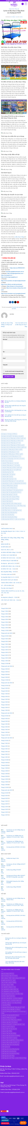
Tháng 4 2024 (4, 674)
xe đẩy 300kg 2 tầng (21, 505)
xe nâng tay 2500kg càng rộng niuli (9, 1017)
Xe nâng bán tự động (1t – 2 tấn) (9, 597)
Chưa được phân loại (16, 307)
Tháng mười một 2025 (6, 633)
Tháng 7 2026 (4, 611)
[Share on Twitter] (12, 302)
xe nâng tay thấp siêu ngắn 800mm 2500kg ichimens (12, 1040)
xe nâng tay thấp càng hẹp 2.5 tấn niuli (9, 494)
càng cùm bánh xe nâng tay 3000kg (9, 982)
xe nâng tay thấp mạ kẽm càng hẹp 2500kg (10, 496)
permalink (14, 308)
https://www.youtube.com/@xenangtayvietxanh (13, 280)
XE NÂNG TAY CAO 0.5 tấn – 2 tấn (10, 558)
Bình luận (5, 339)
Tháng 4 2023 (4, 702)
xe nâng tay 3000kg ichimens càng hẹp (9, 485)
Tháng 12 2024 (5, 663)
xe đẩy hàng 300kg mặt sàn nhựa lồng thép (10, 1044)
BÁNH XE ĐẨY (5, 544)
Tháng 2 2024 (4, 677)
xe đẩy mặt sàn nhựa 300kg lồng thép (9, 512)
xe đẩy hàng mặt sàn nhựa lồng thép (9, 1051)
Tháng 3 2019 (4, 812)
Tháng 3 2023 (4, 704)
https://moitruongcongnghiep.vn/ (9, 277)
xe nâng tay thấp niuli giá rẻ (7, 501)
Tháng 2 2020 (4, 781)
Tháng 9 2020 (4, 762)
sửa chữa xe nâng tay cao (16, 1000)
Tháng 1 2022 (4, 732)
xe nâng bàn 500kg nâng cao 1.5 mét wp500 (11, 465)
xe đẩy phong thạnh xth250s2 (8, 519)
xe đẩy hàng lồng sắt (6, 1046)
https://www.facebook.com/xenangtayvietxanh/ (13, 293)
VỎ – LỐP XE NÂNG (6, 585)
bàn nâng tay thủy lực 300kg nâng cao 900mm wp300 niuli (13, 438)
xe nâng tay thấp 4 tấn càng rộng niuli (9, 1028)
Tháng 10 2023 (5, 685)
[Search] (22, 4)
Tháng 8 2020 (4, 765)
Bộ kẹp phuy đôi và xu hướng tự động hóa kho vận (15, 401)
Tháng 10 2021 (5, 740)
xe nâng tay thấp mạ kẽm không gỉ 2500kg (10, 499)
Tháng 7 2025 (4, 644)
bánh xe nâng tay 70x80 (6, 978)
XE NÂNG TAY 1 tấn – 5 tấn (8, 568)
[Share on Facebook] (10, 302)
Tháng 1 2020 (4, 784)
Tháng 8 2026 (4, 608)
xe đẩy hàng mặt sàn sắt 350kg (8, 1058)
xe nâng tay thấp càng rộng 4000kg (9, 1033)
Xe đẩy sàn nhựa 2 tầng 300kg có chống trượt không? (7, 324)
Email (4, 358)
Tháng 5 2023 (4, 699)
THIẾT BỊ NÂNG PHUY (7, 528)
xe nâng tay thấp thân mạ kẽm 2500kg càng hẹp (11, 503)
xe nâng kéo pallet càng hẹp (7, 476)
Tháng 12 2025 (5, 630)
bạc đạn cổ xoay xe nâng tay (7, 460)
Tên (4, 351)
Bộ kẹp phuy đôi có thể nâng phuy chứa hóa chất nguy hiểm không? (16, 420)
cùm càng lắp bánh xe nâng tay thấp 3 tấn (10, 989)
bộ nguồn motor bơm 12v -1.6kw (8, 980)
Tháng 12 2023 (5, 680)
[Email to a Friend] (15, 302)
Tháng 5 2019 (4, 806)
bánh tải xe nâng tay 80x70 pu (8, 973)
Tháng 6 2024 (4, 669)
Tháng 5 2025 (4, 649)
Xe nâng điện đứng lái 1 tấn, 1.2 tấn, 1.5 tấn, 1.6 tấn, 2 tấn (13, 532)
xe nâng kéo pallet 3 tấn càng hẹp (8, 474)
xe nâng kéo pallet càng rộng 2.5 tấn (9, 478)
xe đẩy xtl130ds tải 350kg (20, 1058)
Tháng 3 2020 (4, 779)
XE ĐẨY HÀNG (5, 546)
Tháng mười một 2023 (6, 682)
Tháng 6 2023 (4, 696)
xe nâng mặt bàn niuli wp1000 (20, 483)
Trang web (5, 364)
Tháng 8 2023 (4, 691)
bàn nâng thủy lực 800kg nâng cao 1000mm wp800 (12, 454)
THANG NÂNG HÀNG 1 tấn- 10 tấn (10, 582)
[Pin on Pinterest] (18, 302)
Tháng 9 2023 (4, 688)
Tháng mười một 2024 (6, 666)
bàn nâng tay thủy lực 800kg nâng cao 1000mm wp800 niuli (14, 447)
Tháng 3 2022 (4, 726)
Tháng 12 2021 (5, 735)
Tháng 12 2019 (5, 787)
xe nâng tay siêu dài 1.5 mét (18, 1024)
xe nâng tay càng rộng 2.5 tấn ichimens (9, 1022)
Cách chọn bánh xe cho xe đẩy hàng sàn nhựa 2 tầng (21, 324)
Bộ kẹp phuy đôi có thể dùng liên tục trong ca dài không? (15, 411)
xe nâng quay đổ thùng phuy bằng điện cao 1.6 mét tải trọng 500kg (14, 1012)
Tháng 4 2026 (4, 619)
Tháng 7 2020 (4, 768)
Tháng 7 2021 (4, 743)
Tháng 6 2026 (4, 614)
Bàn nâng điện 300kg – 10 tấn (8, 571)
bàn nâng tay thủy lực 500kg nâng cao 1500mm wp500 (13, 445)
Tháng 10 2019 (5, 792)
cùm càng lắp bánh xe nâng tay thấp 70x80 (10, 991)
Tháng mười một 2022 (6, 713)
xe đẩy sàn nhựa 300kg (19, 519)
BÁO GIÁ (23, 1122)
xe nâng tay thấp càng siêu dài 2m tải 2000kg (11, 1035)
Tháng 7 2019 (4, 801)
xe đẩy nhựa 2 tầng (19, 236)
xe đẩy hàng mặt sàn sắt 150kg (8, 1055)
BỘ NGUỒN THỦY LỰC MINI (8, 579)
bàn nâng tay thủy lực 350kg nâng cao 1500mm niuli (12, 440)
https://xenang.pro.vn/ (6, 275)
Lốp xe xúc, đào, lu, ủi (6, 549)
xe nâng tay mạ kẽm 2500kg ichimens (9, 487)
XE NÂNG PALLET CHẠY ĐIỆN (9, 560)
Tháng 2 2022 (4, 729)
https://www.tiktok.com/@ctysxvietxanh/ (11, 284)
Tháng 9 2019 (4, 795)
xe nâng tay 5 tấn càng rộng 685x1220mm (10, 1015)
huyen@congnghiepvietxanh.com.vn (15, 271)
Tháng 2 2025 (4, 658)
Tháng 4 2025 (4, 652)
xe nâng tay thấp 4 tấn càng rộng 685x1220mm (11, 492)
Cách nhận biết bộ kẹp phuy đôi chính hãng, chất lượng (14, 962)
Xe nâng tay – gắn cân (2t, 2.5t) (9, 563)
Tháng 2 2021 (4, 754)
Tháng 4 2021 (4, 748)
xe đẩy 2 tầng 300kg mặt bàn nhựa (9, 505)
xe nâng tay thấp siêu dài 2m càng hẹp (9, 1037)
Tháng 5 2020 (4, 773)
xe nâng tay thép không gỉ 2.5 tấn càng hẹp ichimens (12, 490)
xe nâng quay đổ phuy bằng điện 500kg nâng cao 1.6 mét (13, 1007)
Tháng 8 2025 (4, 641)
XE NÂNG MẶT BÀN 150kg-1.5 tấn (10, 552)
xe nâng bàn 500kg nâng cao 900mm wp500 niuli (11, 467)
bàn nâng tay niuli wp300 (7, 436)
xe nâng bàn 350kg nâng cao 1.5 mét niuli (10, 463)
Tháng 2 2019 (4, 815)
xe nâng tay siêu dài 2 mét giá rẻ (8, 1026)
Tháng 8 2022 (4, 721)
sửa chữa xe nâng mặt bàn (7, 998)
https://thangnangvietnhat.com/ (15, 273)
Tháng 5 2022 (4, 724)
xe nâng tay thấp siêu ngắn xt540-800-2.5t (10, 1042)
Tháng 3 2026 (4, 622)
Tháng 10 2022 (5, 715)
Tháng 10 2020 (5, 759)
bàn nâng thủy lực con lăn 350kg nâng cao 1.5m (11, 456)
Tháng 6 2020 (4, 770)
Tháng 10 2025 (5, 636)
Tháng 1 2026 (4, 627)
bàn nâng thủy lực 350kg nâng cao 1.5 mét (10, 451)
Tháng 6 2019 (4, 803)
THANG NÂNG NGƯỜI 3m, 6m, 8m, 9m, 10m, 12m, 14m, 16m (12, 591)
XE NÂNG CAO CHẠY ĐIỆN (8, 555)
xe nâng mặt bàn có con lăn (7, 483)
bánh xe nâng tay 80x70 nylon (19, 978)
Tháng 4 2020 (4, 776)
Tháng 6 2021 (4, 746)
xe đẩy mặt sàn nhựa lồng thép (8, 514)
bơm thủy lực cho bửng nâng (7, 458)
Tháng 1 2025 (4, 660)
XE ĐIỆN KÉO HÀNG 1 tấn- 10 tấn (10, 566)
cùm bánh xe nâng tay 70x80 (7, 984)
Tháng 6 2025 (4, 647)
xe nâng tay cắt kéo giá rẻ (7, 1024)
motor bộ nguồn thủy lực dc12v (8, 993)
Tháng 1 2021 (4, 757)
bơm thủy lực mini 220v (19, 458)
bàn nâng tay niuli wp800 (18, 436)
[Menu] (2, 4)
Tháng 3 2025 (4, 655)
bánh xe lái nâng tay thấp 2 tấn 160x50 (9, 975)
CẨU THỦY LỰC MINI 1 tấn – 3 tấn (10, 600)
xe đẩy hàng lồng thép (16, 510)
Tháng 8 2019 (4, 798)
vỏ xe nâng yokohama (16, 1002)
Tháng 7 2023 (4, 693)
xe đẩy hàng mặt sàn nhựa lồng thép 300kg (10, 1053)
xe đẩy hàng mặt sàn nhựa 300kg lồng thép (10, 1049)
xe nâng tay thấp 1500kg (7, 1031)
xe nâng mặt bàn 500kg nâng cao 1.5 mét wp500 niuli (12, 481)
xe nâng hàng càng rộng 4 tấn (7, 472)
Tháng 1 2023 (4, 710)
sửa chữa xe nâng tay (6, 1000)
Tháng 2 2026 (4, 625)
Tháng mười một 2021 (6, 737)
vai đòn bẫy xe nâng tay (6, 1002)
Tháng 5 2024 (4, 671)
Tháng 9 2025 (4, 638)
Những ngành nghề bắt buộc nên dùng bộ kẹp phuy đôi (15, 406)
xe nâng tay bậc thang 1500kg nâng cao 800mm (11, 1019)
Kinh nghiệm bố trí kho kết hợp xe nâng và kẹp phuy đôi (15, 415)
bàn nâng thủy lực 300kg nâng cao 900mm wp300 (12, 449)
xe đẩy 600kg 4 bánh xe (6, 510)
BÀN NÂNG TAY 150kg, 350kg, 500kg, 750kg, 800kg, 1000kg (12, 538)
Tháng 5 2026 (4, 616)
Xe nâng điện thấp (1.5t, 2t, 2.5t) (9, 577)
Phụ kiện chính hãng (6, 588)
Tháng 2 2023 (4, 707)
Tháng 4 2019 (4, 809)
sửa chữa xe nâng (19, 993)
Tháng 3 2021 (4, 751)
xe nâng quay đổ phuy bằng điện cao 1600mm (11, 1009)
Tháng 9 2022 (4, 718)
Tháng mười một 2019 (6, 790)
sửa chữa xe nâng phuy (17, 998)
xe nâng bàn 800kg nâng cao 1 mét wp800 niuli (11, 469)
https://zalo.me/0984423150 (17, 268)
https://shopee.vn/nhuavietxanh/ (15, 286)
